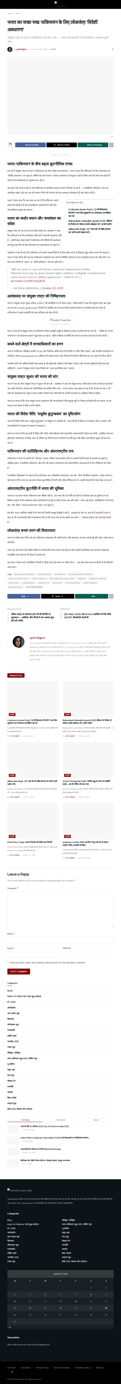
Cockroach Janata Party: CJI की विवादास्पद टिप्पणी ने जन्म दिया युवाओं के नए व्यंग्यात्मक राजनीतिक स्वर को (89, 212)
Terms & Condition (62, 1367)
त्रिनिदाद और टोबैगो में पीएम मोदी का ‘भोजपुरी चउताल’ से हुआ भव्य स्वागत (45, 1160)
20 (60, 1308)
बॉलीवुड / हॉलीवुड (13, 1052)
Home (10, 13)
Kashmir (82, 578)
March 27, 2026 (29, 855)
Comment (12, 888)
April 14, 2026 (83, 736)
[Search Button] (112, 4)
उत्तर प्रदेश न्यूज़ (13, 1013)
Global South (44, 574)
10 (15, 1301)
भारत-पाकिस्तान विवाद (34, 587)
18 (30, 1308)
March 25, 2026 (84, 858)
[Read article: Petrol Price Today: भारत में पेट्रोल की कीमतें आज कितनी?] (32, 821)
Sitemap (100, 1367)
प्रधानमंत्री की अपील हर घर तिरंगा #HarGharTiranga (41, 1149)
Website (67, 948)
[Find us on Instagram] (16, 1372)
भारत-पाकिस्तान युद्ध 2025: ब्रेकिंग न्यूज (22, 1058)
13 (60, 1301)
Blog (10, 990)
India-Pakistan (39, 578)
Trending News (72, 583)
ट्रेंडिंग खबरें (11, 1035)
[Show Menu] (8, 4)
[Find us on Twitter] (12, 1372)
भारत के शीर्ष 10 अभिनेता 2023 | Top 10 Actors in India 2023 (45, 1126)
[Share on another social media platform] (111, 145)
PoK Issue (14, 583)
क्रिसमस (10, 1019)
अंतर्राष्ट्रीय (11, 1007)
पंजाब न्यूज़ (11, 1047)
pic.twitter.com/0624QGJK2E (28, 280)
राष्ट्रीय (18, 13)
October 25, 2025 (39, 49)
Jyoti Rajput (21, 49)
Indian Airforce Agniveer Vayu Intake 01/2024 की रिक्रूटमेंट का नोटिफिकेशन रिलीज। (55, 1138)
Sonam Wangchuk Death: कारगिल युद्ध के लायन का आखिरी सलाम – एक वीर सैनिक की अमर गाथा (86, 782)
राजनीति (10, 1086)
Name (11, 933)
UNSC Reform (90, 583)
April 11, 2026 (83, 797)
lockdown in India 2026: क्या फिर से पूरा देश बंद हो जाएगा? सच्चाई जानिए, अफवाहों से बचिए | (85, 843)
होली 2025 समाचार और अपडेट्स (19, 1109)
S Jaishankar (28, 583)
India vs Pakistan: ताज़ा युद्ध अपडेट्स (24, 996)
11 (30, 1301)
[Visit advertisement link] (60, 320)
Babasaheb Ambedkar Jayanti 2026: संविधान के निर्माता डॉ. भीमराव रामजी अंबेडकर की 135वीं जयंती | (87, 722)
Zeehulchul (12, 1199)
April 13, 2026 (28, 797)
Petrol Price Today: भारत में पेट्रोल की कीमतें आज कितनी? (30, 842)
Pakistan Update (97, 578)
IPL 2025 (11, 1002)
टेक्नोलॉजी (11, 1030)
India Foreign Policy (19, 578)
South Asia (43, 583)
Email (10, 948)
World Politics (16, 587)
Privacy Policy (42, 1367)
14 (76, 1301)
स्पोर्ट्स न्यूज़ (11, 1103)
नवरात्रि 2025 (13, 1041)
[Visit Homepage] (60, 4)
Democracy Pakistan (24, 574)
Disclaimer (26, 1367)
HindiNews (60, 574)
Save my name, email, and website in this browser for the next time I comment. (47, 962)
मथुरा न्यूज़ (11, 1069)
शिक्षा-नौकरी (11, 1097)
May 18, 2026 (28, 736)
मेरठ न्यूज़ (10, 1075)
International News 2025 (62, 578)
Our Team (11, 1367)
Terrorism (57, 583)
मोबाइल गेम (11, 1080)
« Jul (9, 1327)
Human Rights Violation (80, 574)
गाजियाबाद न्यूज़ (13, 1024)
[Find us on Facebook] (8, 1372)
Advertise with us (83, 1367)
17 (15, 1308)
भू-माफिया (10, 1064)
